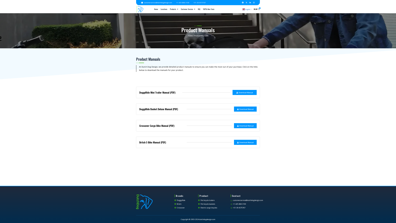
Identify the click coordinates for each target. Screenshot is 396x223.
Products (173, 9)
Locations (164, 9)
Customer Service (187, 9)
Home (156, 9)
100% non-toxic (208, 9)
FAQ (199, 9)
